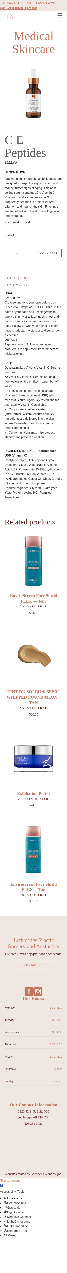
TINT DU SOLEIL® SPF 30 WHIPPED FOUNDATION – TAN (34, 697)
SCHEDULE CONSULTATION (18, 8)
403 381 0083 (33, 1123)
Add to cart (48, 253)
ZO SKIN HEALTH (33, 799)
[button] (1, 1185)
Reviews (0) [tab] (16, 285)
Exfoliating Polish (33, 793)
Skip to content (10, 1180)
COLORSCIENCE (33, 607)
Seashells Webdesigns (46, 1174)
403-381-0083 (23, 3)
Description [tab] (17, 278)
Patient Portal (45, 3)
